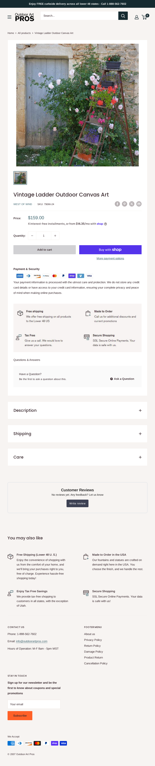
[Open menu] (9, 17)
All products (24, 33)
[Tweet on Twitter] (131, 204)
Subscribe (20, 715)
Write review (77, 503)
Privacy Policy (93, 639)
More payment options (110, 258)
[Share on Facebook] (117, 204)
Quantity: (19, 235)
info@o (20, 641)
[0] (144, 17)
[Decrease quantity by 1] (32, 236)
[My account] (137, 17)
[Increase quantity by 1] (55, 236)
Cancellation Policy (96, 663)
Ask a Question (123, 378)
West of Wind (22, 204)
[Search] (123, 16)
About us (89, 634)
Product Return (93, 657)
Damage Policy (93, 651)
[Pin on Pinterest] (124, 204)
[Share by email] (139, 204)
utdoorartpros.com (36, 641)
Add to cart (44, 249)
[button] (144, 17)
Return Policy (92, 645)
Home (11, 33)
